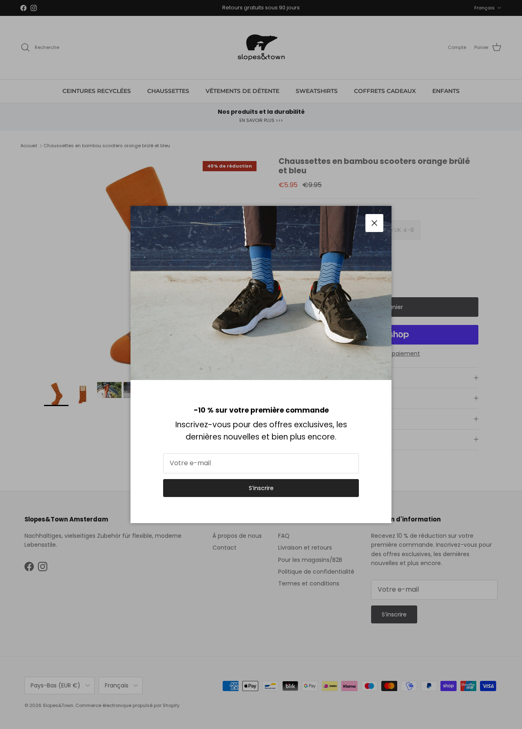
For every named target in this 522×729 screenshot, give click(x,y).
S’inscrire (261, 488)
